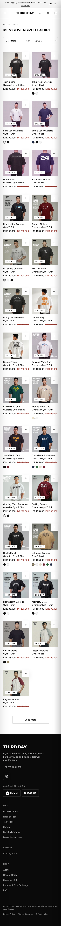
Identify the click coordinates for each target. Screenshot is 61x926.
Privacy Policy (9, 914)
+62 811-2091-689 (12, 767)
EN (50, 4)
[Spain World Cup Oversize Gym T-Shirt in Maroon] (8, 467)
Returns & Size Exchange (15, 885)
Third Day (25, 13)
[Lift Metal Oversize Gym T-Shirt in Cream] (40, 564)
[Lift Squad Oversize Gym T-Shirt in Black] (11, 280)
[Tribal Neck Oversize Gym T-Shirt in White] (36, 93)
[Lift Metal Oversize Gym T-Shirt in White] (36, 564)
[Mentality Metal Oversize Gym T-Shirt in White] (36, 613)
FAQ (5, 890)
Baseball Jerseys (11, 832)
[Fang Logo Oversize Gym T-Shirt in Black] (8, 142)
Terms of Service (25, 914)
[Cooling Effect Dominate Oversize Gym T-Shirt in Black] (8, 515)
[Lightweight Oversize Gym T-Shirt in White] (8, 613)
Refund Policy (42, 914)
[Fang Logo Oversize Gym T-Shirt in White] (4, 142)
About (6, 869)
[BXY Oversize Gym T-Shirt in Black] (4, 662)
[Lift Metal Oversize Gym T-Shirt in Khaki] (33, 564)
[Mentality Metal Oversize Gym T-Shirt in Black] (33, 613)
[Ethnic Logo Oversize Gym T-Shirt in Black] (36, 142)
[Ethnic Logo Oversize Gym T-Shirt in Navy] (33, 142)
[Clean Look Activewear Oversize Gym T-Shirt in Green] (36, 467)
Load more (30, 719)
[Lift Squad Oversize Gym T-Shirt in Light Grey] (4, 280)
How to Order (10, 875)
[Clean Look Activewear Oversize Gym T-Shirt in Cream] (40, 467)
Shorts (6, 827)
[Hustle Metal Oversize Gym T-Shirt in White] (8, 564)
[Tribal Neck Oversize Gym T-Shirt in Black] (33, 93)
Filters (13, 40)
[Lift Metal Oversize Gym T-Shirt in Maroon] (44, 564)
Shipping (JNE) (10, 880)
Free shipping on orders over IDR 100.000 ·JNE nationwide (25, 3)
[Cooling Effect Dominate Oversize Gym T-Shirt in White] (4, 515)
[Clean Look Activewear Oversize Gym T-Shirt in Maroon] (44, 467)
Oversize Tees (10, 811)
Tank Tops (8, 821)
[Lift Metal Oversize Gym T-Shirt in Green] (47, 564)
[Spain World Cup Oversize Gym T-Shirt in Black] (4, 467)
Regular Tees (9, 816)
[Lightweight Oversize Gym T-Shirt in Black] (4, 613)
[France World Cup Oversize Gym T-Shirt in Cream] (33, 418)
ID (55, 4)
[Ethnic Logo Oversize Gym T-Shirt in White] (40, 142)
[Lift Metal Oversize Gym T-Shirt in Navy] (51, 564)
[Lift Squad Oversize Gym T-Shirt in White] (8, 280)
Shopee (14, 793)
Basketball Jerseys (12, 837)
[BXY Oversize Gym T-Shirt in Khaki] (8, 662)
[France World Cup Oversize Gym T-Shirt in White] (36, 418)
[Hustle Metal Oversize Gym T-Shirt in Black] (4, 564)
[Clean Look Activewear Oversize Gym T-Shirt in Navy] (33, 467)
